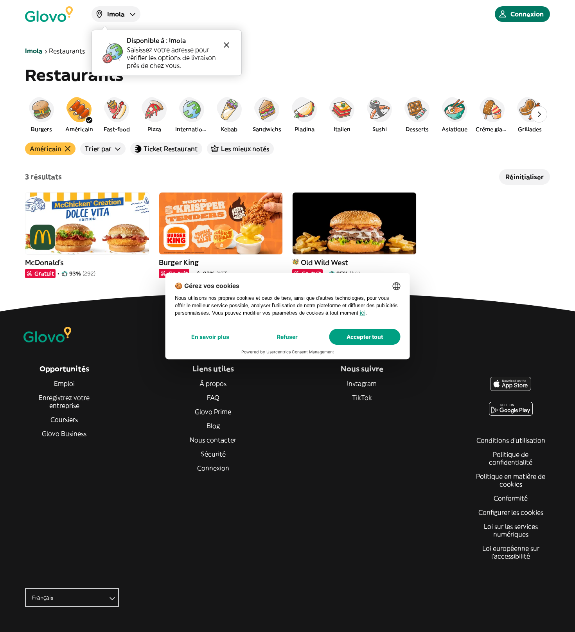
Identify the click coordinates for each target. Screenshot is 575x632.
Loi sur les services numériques (511, 530)
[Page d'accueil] (49, 14)
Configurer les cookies (510, 512)
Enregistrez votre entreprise (64, 401)
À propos (212, 383)
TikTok (362, 398)
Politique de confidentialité (510, 458)
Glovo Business (64, 434)
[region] (287, 114)
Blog (213, 426)
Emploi (64, 383)
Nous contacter (213, 440)
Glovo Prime (213, 412)
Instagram (362, 383)
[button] (41, 114)
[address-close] (226, 45)
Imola (34, 51)
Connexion (213, 468)
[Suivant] (539, 114)
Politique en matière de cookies (510, 480)
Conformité (511, 498)
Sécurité (213, 454)
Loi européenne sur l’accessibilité (510, 552)
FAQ (213, 398)
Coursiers (64, 419)
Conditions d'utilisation (510, 440)
